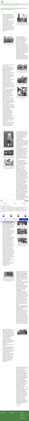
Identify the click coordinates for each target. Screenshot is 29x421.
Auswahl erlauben (14, 219)
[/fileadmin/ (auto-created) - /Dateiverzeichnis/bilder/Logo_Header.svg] (5, 2)
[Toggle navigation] (27, 2)
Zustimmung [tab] (5, 203)
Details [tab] (14, 203)
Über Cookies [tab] (24, 203)
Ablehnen (5, 219)
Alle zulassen (23, 219)
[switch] (11, 216)
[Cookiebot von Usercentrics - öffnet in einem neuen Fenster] (25, 201)
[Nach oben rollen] (27, 419)
